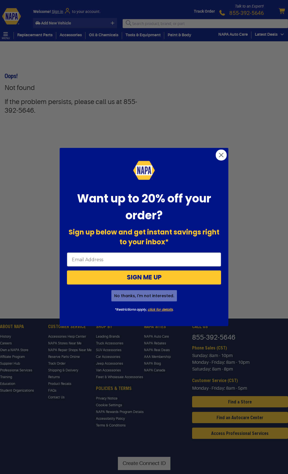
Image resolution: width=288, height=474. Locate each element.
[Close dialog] (221, 155)
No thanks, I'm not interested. (144, 296)
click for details (160, 309)
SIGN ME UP (144, 277)
